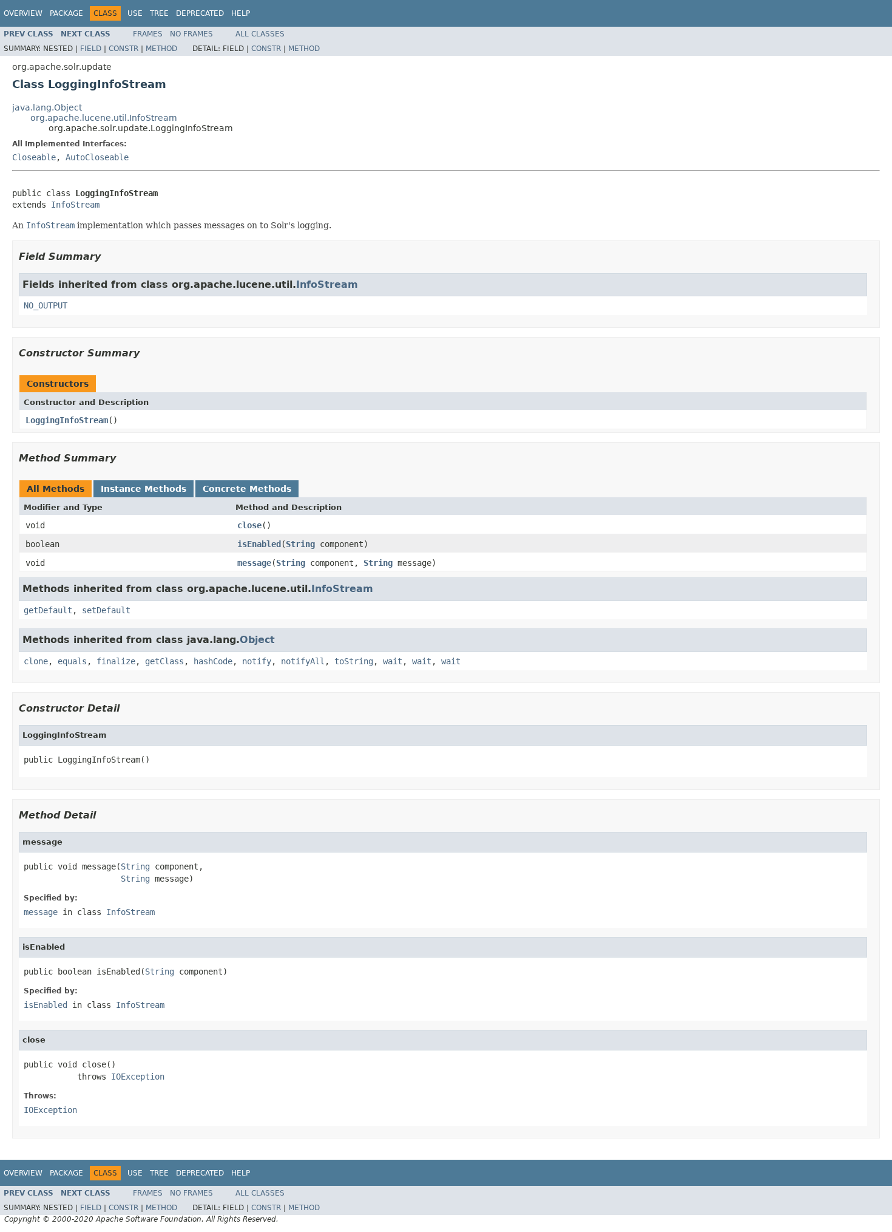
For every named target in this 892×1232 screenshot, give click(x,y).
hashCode (213, 661)
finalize (115, 661)
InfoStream (75, 204)
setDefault (106, 610)
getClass (164, 661)
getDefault (48, 610)
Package (66, 13)
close (249, 525)
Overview (23, 13)
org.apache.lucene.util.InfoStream (103, 118)
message (254, 563)
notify (256, 661)
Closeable (34, 157)
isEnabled (259, 544)
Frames (148, 34)
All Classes (260, 34)
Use (135, 13)
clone (36, 661)
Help (240, 13)
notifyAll (303, 661)
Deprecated (200, 13)
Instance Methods (143, 489)
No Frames (191, 34)
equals (72, 661)
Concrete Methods (247, 489)
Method (161, 48)
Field (90, 48)
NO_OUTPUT (45, 305)
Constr (123, 48)
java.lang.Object (47, 107)
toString (353, 661)
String (300, 544)
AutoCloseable (97, 157)
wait (392, 661)
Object (257, 639)
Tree (159, 13)
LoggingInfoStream (66, 420)
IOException (137, 1076)
